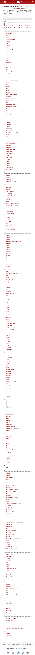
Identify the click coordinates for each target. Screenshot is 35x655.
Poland (8, 460)
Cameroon (8, 124)
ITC (8, 653)
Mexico (8, 379)
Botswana (8, 96)
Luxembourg (9, 349)
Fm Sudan (8, 219)
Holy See (8, 275)
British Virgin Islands (11, 106)
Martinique (8, 371)
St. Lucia (8, 536)
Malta (7, 367)
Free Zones (9, 225)
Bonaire (8, 92)
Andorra (8, 41)
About (4, 644)
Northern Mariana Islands (12, 428)
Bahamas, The (9, 67)
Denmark (8, 175)
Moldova (8, 383)
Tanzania (8, 558)
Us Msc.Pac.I (9, 601)
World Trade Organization (23, 653)
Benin (7, 84)
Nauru (7, 404)
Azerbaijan (8, 62)
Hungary (8, 282)
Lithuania (8, 347)
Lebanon (8, 339)
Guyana (8, 266)
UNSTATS (18, 653)
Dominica (8, 179)
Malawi (8, 359)
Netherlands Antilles (11, 410)
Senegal (8, 501)
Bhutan (8, 88)
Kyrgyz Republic (10, 329)
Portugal (8, 462)
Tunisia (8, 570)
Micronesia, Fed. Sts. (11, 381)
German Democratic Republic (13, 241)
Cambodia (8, 122)
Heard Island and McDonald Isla (14, 273)
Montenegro (9, 388)
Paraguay (8, 452)
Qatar (7, 467)
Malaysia (8, 361)
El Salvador (9, 193)
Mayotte (8, 377)
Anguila (8, 45)
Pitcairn (8, 458)
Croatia (8, 159)
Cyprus (8, 165)
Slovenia (8, 514)
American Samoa (10, 39)
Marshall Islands (10, 369)
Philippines (9, 456)
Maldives (8, 363)
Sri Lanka (8, 532)
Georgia (8, 239)
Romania (8, 475)
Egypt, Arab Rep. (10, 191)
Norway (8, 430)
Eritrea (7, 197)
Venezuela (8, 610)
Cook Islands (9, 153)
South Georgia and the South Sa (14, 522)
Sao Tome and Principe (12, 497)
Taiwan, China (9, 554)
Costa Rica (8, 155)
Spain (7, 528)
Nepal (7, 406)
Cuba (7, 161)
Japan (7, 309)
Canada (8, 126)
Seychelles (8, 505)
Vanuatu (8, 608)
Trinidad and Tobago (11, 568)
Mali (7, 365)
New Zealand (9, 414)
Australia (8, 58)
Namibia (8, 401)
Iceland (8, 287)
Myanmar (8, 396)
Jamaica (8, 307)
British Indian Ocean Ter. (12, 104)
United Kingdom (10, 590)
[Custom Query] (27, 6)
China (7, 139)
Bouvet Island (9, 98)
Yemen (7, 626)
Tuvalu (7, 579)
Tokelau (8, 564)
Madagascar (9, 357)
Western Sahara (10, 620)
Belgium (8, 78)
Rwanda (8, 479)
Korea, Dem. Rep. (10, 323)
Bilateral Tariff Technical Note (20, 8)
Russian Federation (11, 477)
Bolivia (7, 90)
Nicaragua (8, 416)
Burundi (8, 117)
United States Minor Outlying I (13, 595)
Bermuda (8, 86)
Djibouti (8, 177)
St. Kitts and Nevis (10, 534)
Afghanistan (9, 33)
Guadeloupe (9, 256)
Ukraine (8, 586)
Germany (8, 243)
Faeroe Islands (9, 211)
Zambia (8, 633)
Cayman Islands (10, 130)
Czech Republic (10, 167)
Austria (7, 60)
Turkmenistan (9, 575)
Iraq (7, 295)
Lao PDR (8, 335)
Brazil (7, 102)
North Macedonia (10, 426)
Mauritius (8, 375)
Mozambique (9, 394)
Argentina (8, 52)
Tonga (7, 566)
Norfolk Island (9, 424)
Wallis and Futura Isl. (11, 618)
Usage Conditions (16, 644)
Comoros (8, 147)
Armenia (8, 54)
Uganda (8, 584)
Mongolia (8, 386)
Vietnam (8, 613)
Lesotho (8, 341)
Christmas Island (10, 141)
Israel (7, 300)
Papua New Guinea (11, 450)
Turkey (7, 572)
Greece (8, 249)
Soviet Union (9, 526)
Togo (7, 562)
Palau (7, 445)
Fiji (6, 215)
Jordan (7, 311)
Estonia (8, 199)
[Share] (31, 6)
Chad (7, 135)
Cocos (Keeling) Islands (12, 143)
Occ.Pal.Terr (9, 436)
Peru (7, 454)
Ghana (7, 245)
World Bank (28, 653)
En (21, 2)
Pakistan (8, 443)
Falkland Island (10, 213)
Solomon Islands (10, 516)
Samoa (8, 493)
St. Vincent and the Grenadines (14, 538)
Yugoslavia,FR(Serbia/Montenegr (14, 628)
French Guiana (9, 227)
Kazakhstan (9, 317)
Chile (7, 137)
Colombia (8, 145)
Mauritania (8, 373)
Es (25, 2)
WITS (4, 2)
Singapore (8, 509)
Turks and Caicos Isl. (11, 577)
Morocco (8, 392)
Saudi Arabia (9, 499)
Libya (7, 345)
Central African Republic (12, 133)
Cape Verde (9, 128)
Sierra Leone (9, 507)
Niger (7, 418)
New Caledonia (10, 412)
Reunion (8, 473)
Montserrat (8, 390)
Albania (8, 35)
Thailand (8, 560)
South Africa (9, 520)
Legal (22, 644)
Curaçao (8, 163)
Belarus (8, 76)
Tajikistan (8, 556)
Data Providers (28, 644)
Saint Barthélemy (10, 485)
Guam (7, 258)
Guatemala (8, 260)
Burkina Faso (9, 115)
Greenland (8, 251)
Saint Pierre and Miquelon (12, 491)
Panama (8, 448)
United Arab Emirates (11, 588)
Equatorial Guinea (10, 195)
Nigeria (8, 420)
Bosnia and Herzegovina (12, 94)
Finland (8, 217)
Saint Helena (9, 487)
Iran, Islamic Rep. (10, 293)
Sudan (7, 540)
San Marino (9, 495)
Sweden (8, 544)
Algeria (8, 37)
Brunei (7, 108)
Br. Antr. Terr (9, 100)
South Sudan (9, 524)
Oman (7, 438)
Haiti (7, 271)
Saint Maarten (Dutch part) (12, 489)
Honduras (8, 278)
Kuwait (7, 327)
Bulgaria (8, 111)
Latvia (7, 337)
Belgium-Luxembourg (11, 80)
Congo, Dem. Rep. (10, 149)
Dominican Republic (11, 181)
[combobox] (19, 22)
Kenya (7, 319)
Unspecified (9, 597)
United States (9, 593)
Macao (7, 355)
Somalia (8, 518)
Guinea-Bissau (9, 264)
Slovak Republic (10, 512)
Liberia (7, 343)
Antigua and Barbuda (11, 50)
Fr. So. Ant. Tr (9, 221)
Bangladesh (9, 72)
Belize (7, 82)
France (7, 223)
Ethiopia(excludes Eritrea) (12, 203)
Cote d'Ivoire (9, 157)
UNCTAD (13, 653)
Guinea (8, 262)
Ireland (7, 297)
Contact (9, 644)
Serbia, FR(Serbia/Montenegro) (14, 503)
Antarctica (8, 47)
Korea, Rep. (9, 325)
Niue (7, 422)
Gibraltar (8, 247)
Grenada (8, 253)
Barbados (8, 74)
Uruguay (8, 599)
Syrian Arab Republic (11, 548)
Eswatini (8, 201)
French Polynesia (10, 229)
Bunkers (8, 113)
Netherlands (9, 408)
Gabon (7, 235)
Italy (7, 302)
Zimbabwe (8, 635)
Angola (8, 43)
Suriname (8, 542)
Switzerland (9, 546)
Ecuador (8, 189)
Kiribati (7, 321)
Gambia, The (9, 237)
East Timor (8, 187)
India (7, 289)
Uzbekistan (9, 603)
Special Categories (11, 530)
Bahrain (8, 69)
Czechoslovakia (10, 169)
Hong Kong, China (10, 280)
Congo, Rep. (9, 151)
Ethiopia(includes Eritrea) (12, 205)
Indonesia (8, 291)
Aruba (7, 56)
